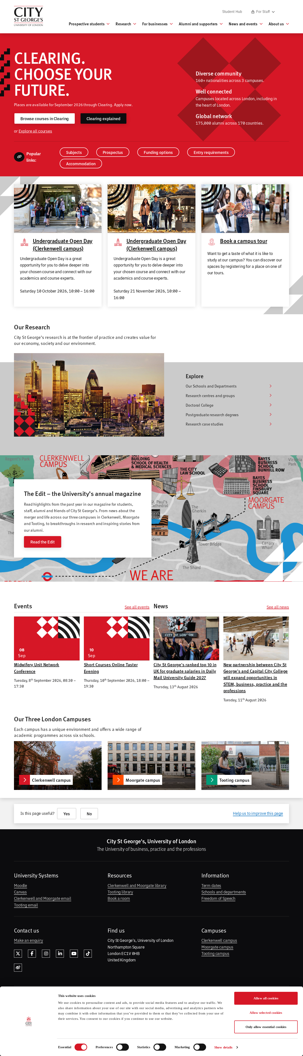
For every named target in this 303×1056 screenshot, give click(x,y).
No (89, 813)
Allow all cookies (266, 998)
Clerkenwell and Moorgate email (42, 898)
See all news (278, 607)
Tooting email (26, 904)
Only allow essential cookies (266, 1027)
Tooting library (120, 891)
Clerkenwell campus (219, 940)
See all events (137, 607)
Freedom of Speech (218, 898)
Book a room (119, 898)
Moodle (20, 885)
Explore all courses (35, 130)
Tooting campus (215, 953)
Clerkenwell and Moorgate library (137, 885)
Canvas (20, 891)
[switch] (122, 1047)
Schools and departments (223, 891)
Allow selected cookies (266, 1012)
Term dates (211, 885)
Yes (66, 813)
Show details (223, 1047)
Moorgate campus (217, 946)
